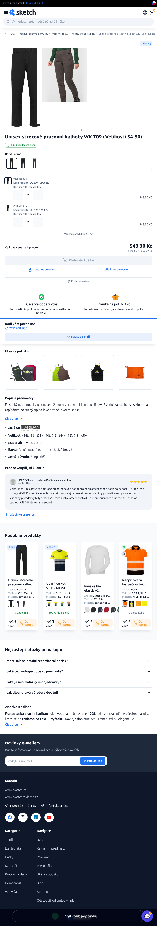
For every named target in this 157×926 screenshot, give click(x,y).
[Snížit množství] (18, 195)
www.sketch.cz (15, 790)
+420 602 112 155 (23, 806)
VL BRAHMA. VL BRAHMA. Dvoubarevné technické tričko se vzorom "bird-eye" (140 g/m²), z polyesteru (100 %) (59, 599)
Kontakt (42, 892)
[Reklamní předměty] (5, 12)
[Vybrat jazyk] (153, 3)
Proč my (43, 857)
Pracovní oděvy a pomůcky (33, 34)
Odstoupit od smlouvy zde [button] (56, 900)
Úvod (40, 840)
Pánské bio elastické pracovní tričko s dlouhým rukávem (92, 596)
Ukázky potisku (47, 874)
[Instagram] (23, 817)
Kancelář (11, 866)
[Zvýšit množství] (38, 195)
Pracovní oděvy (59, 34)
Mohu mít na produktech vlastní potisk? (37, 661)
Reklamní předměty (51, 848)
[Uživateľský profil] (145, 12)
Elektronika (13, 848)
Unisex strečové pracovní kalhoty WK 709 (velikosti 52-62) (21, 586)
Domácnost (13, 883)
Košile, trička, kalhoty (83, 34)
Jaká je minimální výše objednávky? (34, 682)
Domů (12, 34)
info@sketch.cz (57, 806)
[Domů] (22, 12)
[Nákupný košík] (152, 12)
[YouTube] (49, 817)
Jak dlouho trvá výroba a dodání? (32, 692)
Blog (40, 883)
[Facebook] (10, 817)
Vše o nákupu (46, 866)
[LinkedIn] (36, 817)
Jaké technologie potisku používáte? (35, 671)
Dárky (9, 857)
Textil (9, 840)
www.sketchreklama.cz (21, 797)
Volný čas (11, 892)
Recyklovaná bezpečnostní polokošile (132, 584)
